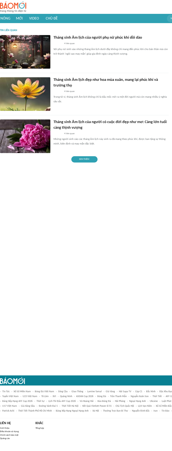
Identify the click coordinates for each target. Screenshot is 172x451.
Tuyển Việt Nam (10, 396)
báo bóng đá (104, 401)
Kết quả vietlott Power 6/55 (97, 406)
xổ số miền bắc (164, 406)
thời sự (40, 401)
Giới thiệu (4, 428)
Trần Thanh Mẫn (118, 396)
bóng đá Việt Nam (44, 391)
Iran (156, 411)
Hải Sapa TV (125, 391)
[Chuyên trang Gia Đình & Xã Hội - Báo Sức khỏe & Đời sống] (57, 44)
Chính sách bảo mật (9, 435)
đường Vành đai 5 (48, 406)
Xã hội (96, 411)
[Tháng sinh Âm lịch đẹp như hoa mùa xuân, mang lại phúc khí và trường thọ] (25, 94)
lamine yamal (94, 391)
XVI (54, 396)
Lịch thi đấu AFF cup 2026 (62, 401)
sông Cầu (63, 391)
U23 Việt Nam (30, 396)
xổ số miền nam (22, 391)
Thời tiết (157, 396)
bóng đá (101, 396)
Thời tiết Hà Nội (70, 406)
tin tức (6, 391)
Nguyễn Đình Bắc (141, 411)
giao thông (77, 391)
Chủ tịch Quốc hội (125, 406)
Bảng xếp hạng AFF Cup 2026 (17, 401)
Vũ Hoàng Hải (87, 401)
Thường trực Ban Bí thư (115, 411)
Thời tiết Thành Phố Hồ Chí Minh (35, 411)
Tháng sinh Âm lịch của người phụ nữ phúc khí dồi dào (97, 38)
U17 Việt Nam (9, 406)
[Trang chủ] (13, 7)
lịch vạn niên (145, 406)
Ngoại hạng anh (137, 401)
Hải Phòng (120, 401)
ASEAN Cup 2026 (84, 396)
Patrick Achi (8, 411)
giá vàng (110, 391)
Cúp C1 (138, 391)
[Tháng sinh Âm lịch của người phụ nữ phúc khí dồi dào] (25, 52)
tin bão (165, 411)
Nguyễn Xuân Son (140, 396)
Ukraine (154, 401)
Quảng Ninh (66, 396)
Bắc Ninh (150, 391)
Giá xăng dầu (28, 406)
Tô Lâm (45, 396)
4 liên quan (69, 43)
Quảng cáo (5, 438)
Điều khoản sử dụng (9, 431)
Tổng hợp (39, 428)
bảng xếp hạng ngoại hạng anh (72, 411)
